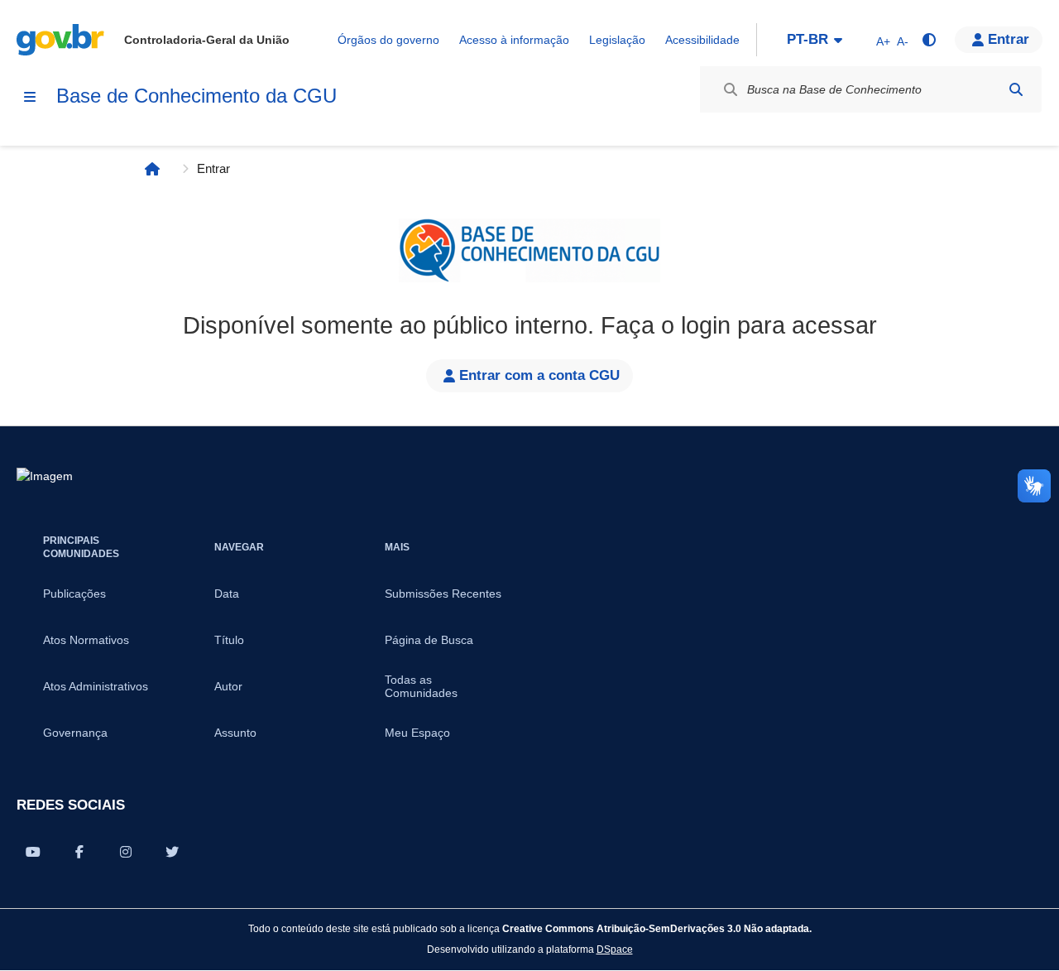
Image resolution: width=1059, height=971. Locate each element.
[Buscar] (1016, 89)
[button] (998, 39)
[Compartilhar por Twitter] (172, 851)
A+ (883, 41)
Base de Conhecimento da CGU (196, 95)
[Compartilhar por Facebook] (79, 851)
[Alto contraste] (928, 39)
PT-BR (807, 39)
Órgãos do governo (388, 39)
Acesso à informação (514, 39)
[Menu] (30, 97)
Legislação (617, 39)
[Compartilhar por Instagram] (125, 851)
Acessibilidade (702, 39)
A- (902, 41)
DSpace (615, 949)
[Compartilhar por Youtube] (33, 851)
